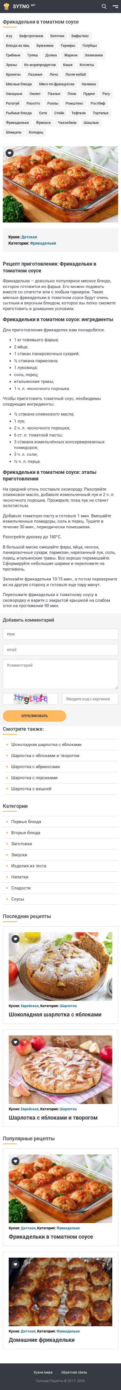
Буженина (45, 45)
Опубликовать (34, 716)
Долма (51, 55)
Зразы (11, 65)
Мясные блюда (19, 84)
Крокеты (13, 74)
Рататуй (12, 103)
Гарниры (68, 45)
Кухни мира (43, 1372)
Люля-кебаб (75, 74)
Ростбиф (98, 103)
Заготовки (21, 843)
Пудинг (89, 94)
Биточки (57, 36)
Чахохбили (67, 122)
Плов (72, 94)
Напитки (19, 877)
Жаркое (70, 55)
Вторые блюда (25, 832)
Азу (9, 36)
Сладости (21, 888)
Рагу (106, 94)
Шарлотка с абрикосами (35, 766)
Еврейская (30, 1006)
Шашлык (91, 122)
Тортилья (100, 113)
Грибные (13, 55)
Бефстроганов (31, 36)
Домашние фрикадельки (42, 1339)
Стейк (59, 113)
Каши (67, 65)
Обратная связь (74, 1372)
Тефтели (78, 113)
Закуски (19, 854)
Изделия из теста (28, 865)
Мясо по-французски (56, 84)
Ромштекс (74, 103)
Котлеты (87, 65)
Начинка (89, 84)
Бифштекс (80, 36)
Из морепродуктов (40, 65)
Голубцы (89, 45)
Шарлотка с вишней (31, 788)
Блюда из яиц (17, 45)
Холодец (36, 132)
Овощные (14, 94)
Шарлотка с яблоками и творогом (45, 755)
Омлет (35, 94)
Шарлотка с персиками (34, 777)
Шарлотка (68, 1006)
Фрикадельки (17, 122)
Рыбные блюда (19, 113)
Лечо (54, 74)
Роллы (52, 103)
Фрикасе (43, 122)
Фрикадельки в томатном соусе (51, 1236)
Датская (29, 237)
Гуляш (33, 55)
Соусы (17, 899)
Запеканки (94, 55)
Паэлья (54, 94)
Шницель (13, 132)
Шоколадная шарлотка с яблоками (46, 744)
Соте (43, 113)
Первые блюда (26, 821)
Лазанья (35, 74)
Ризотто (33, 103)
